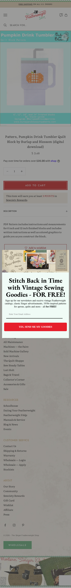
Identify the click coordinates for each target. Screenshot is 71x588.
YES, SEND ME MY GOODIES (35, 327)
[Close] (65, 254)
